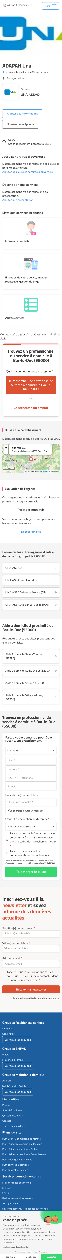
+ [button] (6, 447)
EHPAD (6, 1188)
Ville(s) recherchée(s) (15, 943)
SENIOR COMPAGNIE (14, 1086)
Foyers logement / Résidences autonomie (25, 1208)
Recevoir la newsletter (31, 990)
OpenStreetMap (44, 471)
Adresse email (11, 958)
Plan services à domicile (15, 1164)
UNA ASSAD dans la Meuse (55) (25, 592)
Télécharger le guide (31, 872)
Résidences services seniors (17, 1198)
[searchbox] (31, 802)
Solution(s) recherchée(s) (17, 928)
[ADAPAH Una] (31, 459)
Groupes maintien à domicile (23, 1074)
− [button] (6, 452)
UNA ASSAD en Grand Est (21, 580)
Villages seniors (11, 1203)
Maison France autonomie (16, 1182)
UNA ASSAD (30, 95)
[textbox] (11, 778)
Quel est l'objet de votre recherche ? (29, 371)
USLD (5, 1193)
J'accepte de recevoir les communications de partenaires (29, 853)
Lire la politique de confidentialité (16, 1247)
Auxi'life (6, 1080)
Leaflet (27, 471)
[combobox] (11, 778)
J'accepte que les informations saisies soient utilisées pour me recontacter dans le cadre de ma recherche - (33, 837)
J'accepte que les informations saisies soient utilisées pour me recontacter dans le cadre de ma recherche (32, 976)
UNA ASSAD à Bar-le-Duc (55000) (27, 605)
